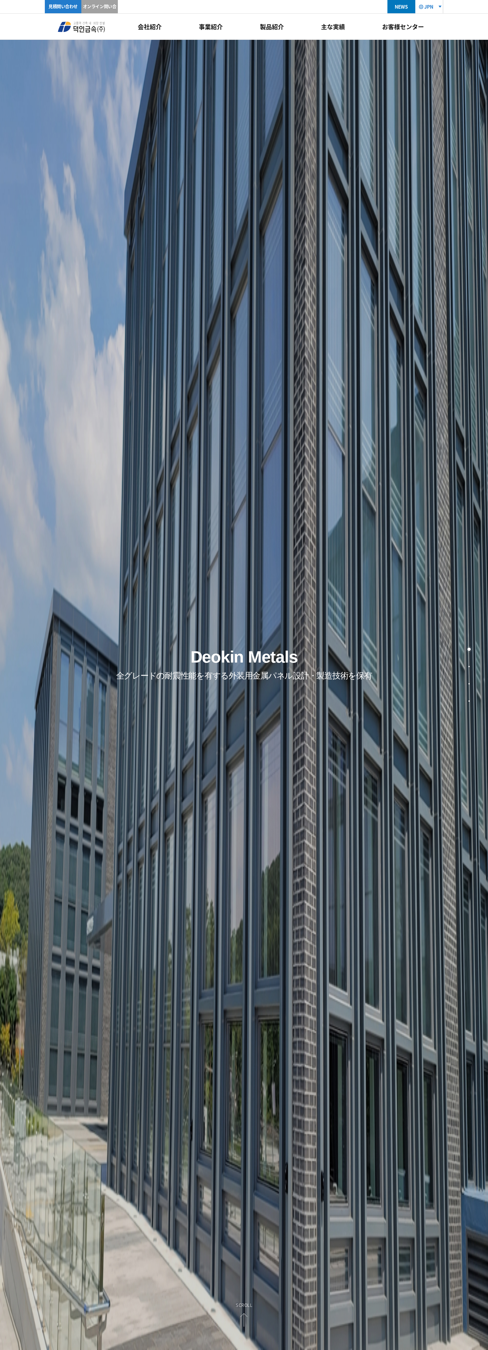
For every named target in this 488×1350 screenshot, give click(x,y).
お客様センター (403, 26)
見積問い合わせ (63, 6)
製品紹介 (272, 26)
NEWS (401, 6)
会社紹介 (150, 26)
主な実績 (333, 26)
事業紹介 (211, 26)
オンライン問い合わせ (99, 12)
